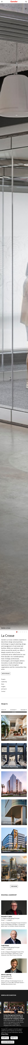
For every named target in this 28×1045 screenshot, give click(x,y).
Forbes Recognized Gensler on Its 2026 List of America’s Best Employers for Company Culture (14, 1017)
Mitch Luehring (6, 974)
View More (14, 886)
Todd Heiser (5, 945)
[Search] (26, 1)
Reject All (14, 1037)
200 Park (5, 795)
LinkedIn (10, 920)
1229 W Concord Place (8, 823)
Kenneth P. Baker (6, 916)
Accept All (5, 1037)
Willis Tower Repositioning (10, 766)
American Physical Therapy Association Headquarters (13, 850)
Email (3, 920)
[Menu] (1, 1)
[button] (16, 631)
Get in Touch (5, 673)
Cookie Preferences (7, 1042)
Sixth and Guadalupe (8, 879)
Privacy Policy (4, 1034)
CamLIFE (5, 738)
